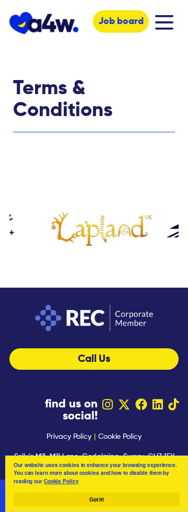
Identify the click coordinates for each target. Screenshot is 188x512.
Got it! (96, 499)
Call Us (94, 359)
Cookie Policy (61, 481)
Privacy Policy (68, 436)
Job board (121, 21)
